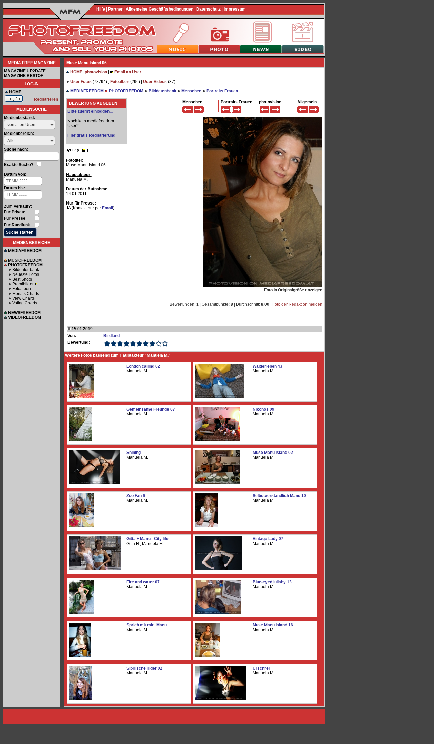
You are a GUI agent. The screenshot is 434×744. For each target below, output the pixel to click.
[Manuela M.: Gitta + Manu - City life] (95, 569)
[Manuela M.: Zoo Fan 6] (81, 526)
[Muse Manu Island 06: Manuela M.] (262, 285)
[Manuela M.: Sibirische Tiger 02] (80, 698)
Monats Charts (25, 293)
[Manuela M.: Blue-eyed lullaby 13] (218, 612)
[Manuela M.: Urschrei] (220, 698)
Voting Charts (24, 303)
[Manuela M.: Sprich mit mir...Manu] (80, 655)
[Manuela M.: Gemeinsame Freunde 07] (80, 439)
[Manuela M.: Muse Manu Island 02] (217, 482)
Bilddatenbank (25, 269)
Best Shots (22, 279)
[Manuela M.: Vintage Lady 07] (218, 569)
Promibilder (23, 284)
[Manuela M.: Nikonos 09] (217, 439)
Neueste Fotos (25, 274)
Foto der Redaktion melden (297, 304)
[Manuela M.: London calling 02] (81, 396)
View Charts (23, 298)
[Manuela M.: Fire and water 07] (81, 612)
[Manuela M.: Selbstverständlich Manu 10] (206, 526)
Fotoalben (21, 288)
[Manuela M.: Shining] (94, 482)
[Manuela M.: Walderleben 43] (219, 396)
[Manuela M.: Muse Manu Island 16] (207, 655)
